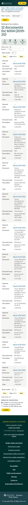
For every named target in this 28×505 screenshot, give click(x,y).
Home (3, 8)
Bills (2, 9)
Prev (4, 56)
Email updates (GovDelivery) (14, 484)
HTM (19, 63)
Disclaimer (19, 495)
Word (15, 63)
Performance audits (14, 446)
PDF (23, 63)
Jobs (14, 469)
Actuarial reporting (14, 450)
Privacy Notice (13, 497)
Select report (16, 15)
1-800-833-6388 (20, 430)
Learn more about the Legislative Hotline (14, 435)
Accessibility (14, 466)
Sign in (5, 20)
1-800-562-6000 (14, 428)
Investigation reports (14, 461)
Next (21, 56)
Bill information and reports (13, 9)
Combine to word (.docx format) (13, 402)
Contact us (14, 480)
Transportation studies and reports (14, 454)
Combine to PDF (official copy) (12, 406)
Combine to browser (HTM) (11, 404)
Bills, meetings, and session (15, 8)
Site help (14, 477)
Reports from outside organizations (14, 457)
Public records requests (14, 473)
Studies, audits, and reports (14, 443)
